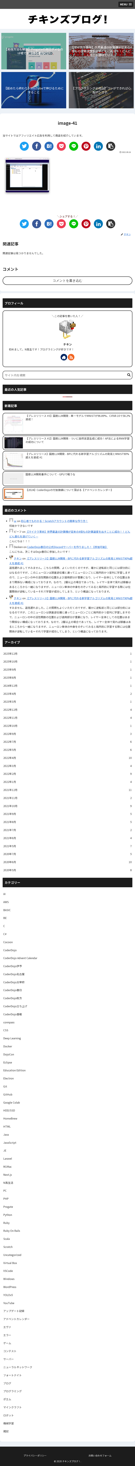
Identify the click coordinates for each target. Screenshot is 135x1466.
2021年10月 (67, 806)
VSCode (8, 1271)
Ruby (6, 1223)
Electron (8, 1078)
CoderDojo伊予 (12, 966)
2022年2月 (67, 774)
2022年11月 (67, 718)
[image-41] (49, 146)
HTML (7, 1126)
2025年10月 (67, 661)
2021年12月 (67, 790)
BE (5, 918)
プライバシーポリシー (35, 1455)
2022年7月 (67, 742)
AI (4, 894)
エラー (7, 1335)
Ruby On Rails (11, 1231)
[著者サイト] (64, 357)
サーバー (8, 1359)
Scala (6, 1239)
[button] (129, 375)
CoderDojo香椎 (12, 1014)
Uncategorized (12, 1255)
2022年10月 (67, 726)
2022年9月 (67, 734)
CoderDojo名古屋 (14, 974)
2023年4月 (67, 694)
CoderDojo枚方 (12, 998)
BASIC (7, 910)
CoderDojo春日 (12, 990)
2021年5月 (67, 846)
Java (6, 1134)
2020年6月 (67, 862)
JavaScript (9, 1142)
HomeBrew (10, 1118)
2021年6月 (67, 838)
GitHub (7, 1094)
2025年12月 (67, 654)
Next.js (7, 1175)
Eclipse (7, 1062)
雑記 (6, 1431)
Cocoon (8, 942)
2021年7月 (67, 830)
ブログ (7, 1383)
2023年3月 (67, 701)
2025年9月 (67, 669)
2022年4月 (67, 758)
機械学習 (8, 1423)
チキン (67, 344)
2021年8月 (67, 822)
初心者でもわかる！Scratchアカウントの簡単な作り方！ (54, 521)
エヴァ (7, 1327)
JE (4, 1150)
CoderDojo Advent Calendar (20, 958)
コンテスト (9, 1351)
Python (7, 1215)
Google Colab (11, 1102)
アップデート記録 (13, 1311)
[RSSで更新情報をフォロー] (71, 357)
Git (5, 1086)
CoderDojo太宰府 (14, 982)
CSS (5, 1030)
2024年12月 (67, 686)
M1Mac (7, 1166)
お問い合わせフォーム (99, 1455)
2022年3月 (67, 766)
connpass (8, 1022)
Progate (8, 1207)
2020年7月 (67, 854)
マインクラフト (12, 1407)
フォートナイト (12, 1375)
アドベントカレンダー (16, 1319)
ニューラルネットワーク (17, 1367)
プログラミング (12, 1391)
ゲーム (7, 1343)
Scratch (8, 1247)
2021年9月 (67, 814)
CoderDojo (10, 950)
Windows (8, 1279)
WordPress (9, 1287)
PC (5, 1190)
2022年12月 (67, 710)
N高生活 (8, 1183)
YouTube (8, 1303)
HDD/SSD (9, 1110)
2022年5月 (67, 750)
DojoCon (8, 1054)
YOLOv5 (8, 1295)
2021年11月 (67, 798)
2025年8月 (67, 677)
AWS (6, 902)
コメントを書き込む (67, 280)
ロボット (8, 1415)
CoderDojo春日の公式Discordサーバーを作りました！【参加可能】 (67, 547)
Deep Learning (12, 1038)
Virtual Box (10, 1263)
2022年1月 (67, 782)
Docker (7, 1046)
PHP (6, 1199)
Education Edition (14, 1070)
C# (5, 934)
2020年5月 (67, 870)
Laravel (7, 1158)
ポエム (7, 1399)
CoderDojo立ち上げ (15, 1006)
